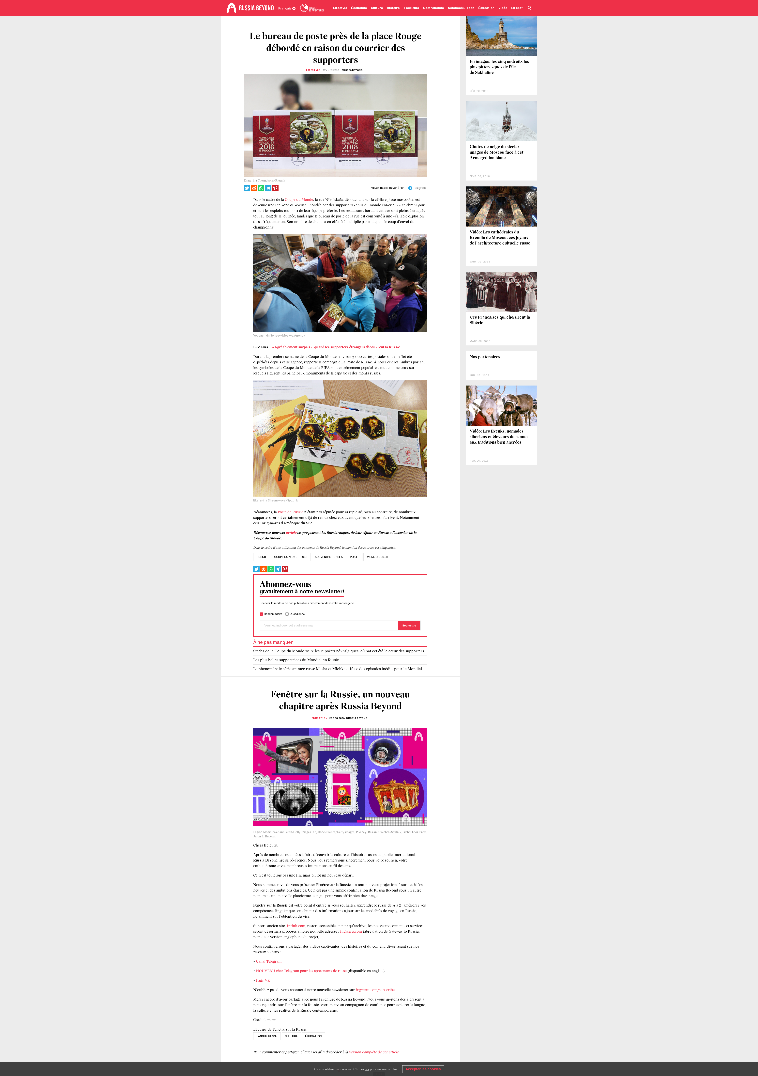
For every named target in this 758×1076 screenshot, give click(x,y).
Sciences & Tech (461, 8)
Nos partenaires (485, 357)
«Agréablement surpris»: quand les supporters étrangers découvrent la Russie (336, 347)
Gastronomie (433, 8)
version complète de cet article (374, 1052)
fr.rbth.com (296, 926)
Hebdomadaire (273, 613)
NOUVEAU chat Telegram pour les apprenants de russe (301, 971)
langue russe (267, 1036)
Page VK (263, 981)
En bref (517, 8)
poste (354, 557)
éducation (313, 1036)
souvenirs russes (329, 557)
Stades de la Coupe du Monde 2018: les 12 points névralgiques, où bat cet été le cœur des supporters (338, 651)
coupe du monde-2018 (291, 557)
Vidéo (502, 8)
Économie (359, 8)
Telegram (419, 188)
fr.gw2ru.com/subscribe (375, 990)
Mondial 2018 (377, 557)
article (291, 533)
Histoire (393, 8)
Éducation (486, 8)
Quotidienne (297, 613)
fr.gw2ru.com (351, 932)
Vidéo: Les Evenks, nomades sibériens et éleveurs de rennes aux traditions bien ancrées (499, 437)
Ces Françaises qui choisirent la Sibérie (500, 320)
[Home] (231, 8)
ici (367, 1069)
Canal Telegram (268, 962)
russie (261, 557)
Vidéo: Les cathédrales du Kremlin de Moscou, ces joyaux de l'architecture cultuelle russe (500, 238)
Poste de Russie (290, 512)
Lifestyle (340, 8)
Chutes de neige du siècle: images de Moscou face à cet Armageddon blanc (496, 152)
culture (291, 1036)
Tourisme (411, 8)
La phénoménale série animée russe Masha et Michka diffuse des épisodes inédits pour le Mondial (337, 669)
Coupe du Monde (299, 200)
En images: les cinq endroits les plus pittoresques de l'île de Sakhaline (499, 67)
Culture (377, 8)
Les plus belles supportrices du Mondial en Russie (296, 660)
